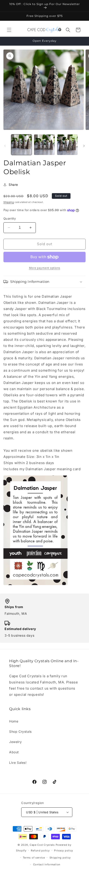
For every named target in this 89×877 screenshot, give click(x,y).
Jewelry (15, 742)
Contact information (46, 864)
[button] (9, 30)
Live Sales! (18, 762)
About (14, 752)
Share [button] (13, 184)
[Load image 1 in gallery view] (21, 144)
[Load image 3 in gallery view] (67, 144)
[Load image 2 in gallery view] (44, 144)
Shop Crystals (20, 731)
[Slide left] (5, 146)
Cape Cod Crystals (42, 844)
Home (13, 721)
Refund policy (40, 850)
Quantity (9, 218)
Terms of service (34, 857)
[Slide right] (84, 146)
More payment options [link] (44, 268)
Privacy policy (63, 850)
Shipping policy (60, 857)
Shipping (8, 202)
